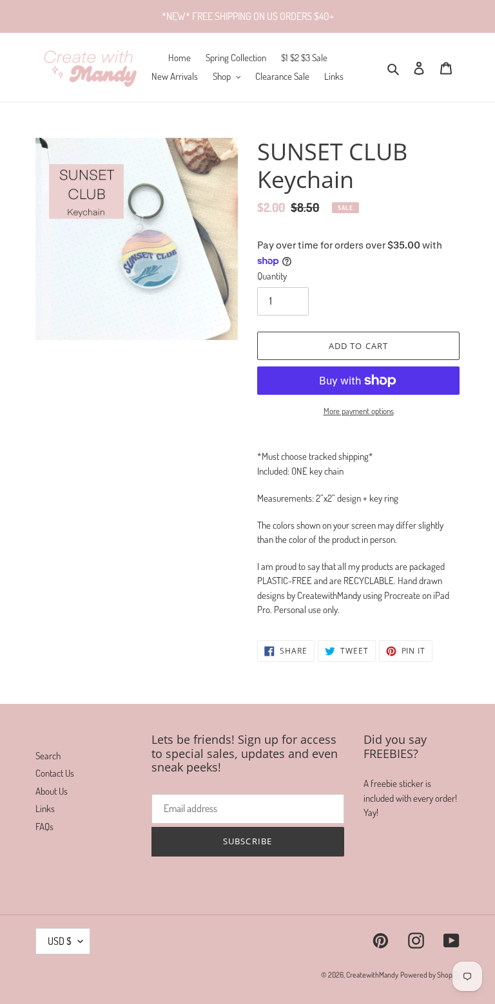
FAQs (44, 826)
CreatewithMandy (372, 975)
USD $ (60, 940)
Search (48, 756)
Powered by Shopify (430, 975)
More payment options (359, 411)
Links (45, 808)
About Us (51, 791)
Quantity (272, 276)
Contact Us (54, 773)
